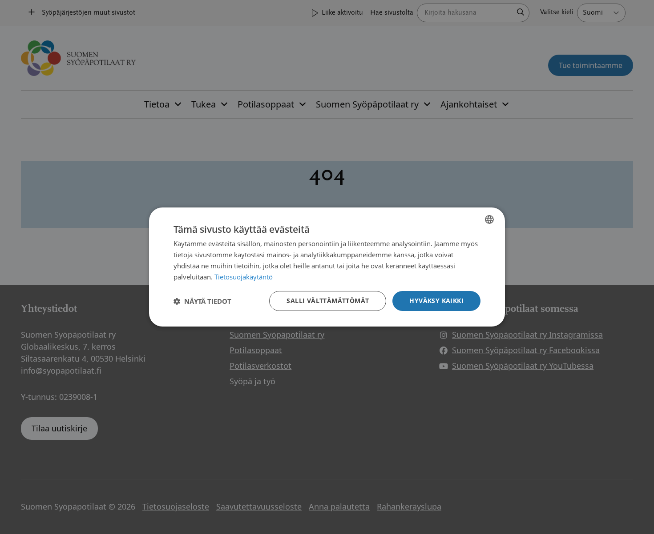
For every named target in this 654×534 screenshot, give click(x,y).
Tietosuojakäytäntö (243, 276)
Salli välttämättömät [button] (328, 300)
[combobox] (489, 219)
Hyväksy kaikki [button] (436, 300)
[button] (202, 301)
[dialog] (327, 267)
